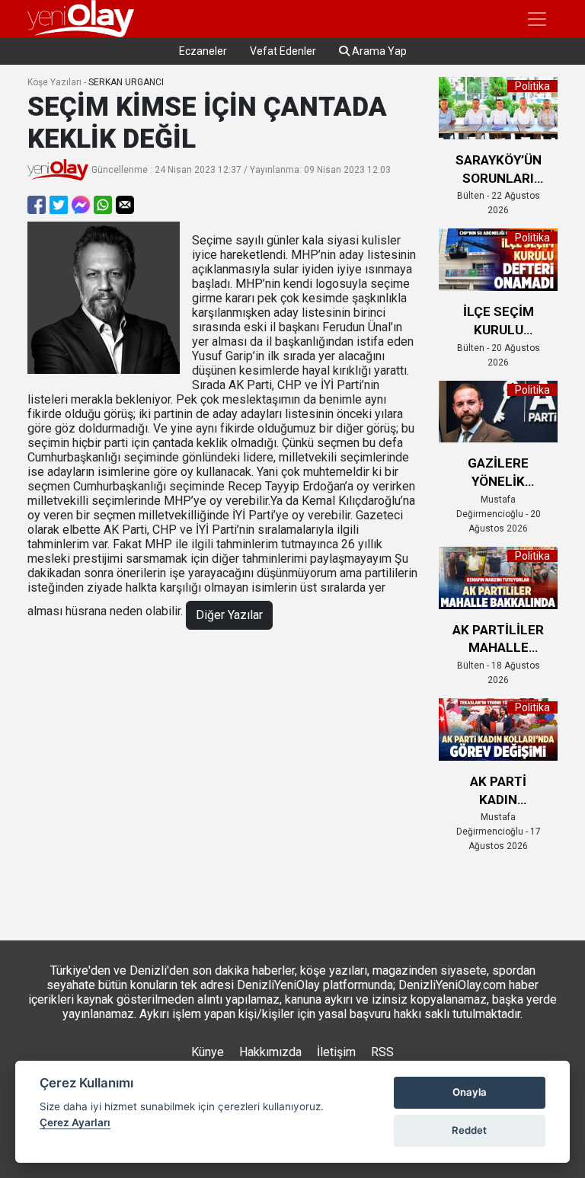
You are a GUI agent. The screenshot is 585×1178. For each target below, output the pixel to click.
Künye (207, 1052)
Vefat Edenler (283, 51)
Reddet (469, 1130)
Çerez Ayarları (75, 1122)
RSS (382, 1052)
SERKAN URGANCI (126, 82)
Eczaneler (203, 51)
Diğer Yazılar (229, 615)
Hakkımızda (270, 1052)
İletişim (336, 1052)
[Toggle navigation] (537, 19)
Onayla (469, 1092)
